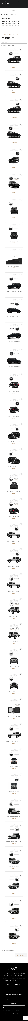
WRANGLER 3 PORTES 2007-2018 (10, 23)
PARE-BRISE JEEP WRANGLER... (14, 666)
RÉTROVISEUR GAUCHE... (14, 166)
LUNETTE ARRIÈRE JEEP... (14, 241)
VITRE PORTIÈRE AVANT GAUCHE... (14, 66)
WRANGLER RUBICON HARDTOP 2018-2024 (13, 27)
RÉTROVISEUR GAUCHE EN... (14, 441)
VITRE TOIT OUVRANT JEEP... (14, 266)
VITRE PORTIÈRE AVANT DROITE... (14, 91)
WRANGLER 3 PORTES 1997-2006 (10, 21)
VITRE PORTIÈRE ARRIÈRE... (14, 341)
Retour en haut (21, 955)
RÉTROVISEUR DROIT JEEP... (14, 641)
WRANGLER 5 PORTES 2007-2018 (10, 25)
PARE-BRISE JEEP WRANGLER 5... (14, 491)
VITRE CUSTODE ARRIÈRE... (14, 116)
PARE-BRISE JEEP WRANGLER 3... (14, 216)
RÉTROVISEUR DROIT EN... (14, 466)
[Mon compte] (25, 9)
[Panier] (27, 9)
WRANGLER (6, 18)
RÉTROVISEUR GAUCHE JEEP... (14, 616)
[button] (23, 9)
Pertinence (14, 42)
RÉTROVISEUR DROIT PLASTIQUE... (14, 191)
